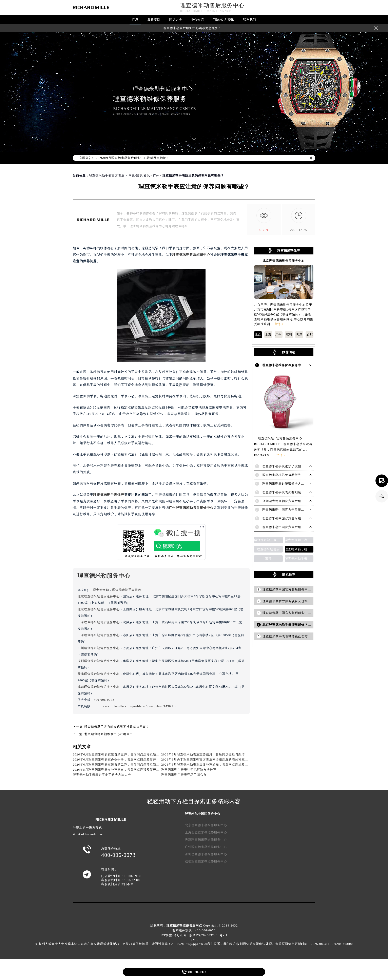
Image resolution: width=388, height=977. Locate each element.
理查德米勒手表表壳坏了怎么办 (184, 774)
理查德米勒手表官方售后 (106, 175)
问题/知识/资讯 (223, 19)
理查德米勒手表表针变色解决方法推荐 (188, 769)
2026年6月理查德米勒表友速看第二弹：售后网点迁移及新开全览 (119, 764)
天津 (299, 334)
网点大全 (175, 19)
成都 (309, 334)
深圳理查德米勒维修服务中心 (206, 854)
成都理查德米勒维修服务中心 (206, 861)
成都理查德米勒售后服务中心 (99, 686)
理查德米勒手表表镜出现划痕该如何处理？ (299, 558)
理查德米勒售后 (268, 549)
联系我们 (249, 19)
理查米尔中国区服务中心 (202, 813)
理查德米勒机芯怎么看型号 (281, 475)
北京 (258, 334)
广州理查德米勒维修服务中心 (206, 847)
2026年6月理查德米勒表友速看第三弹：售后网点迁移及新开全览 (119, 754)
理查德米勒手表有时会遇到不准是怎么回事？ (116, 726)
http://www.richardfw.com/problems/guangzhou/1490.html (136, 706)
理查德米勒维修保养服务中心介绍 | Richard (294, 365)
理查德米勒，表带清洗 (299, 540)
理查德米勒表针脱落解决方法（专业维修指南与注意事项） (304, 483)
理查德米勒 (101, 589)
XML (194, 940)
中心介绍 (197, 19)
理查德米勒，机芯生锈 (299, 549)
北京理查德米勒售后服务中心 (99, 596)
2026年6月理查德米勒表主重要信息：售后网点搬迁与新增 (203, 754)
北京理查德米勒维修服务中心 (206, 825)
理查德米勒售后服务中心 (212, 5)
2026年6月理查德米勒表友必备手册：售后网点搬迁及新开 (114, 759)
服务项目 (153, 19)
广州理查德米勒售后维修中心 (191, 507)
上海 (268, 334)
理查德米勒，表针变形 (268, 540)
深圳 (289, 334)
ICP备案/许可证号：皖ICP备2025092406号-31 (194, 935)
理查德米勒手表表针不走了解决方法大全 (102, 774)
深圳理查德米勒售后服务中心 (99, 661)
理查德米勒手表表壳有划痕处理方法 (288, 492)
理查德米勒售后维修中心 (191, 254)
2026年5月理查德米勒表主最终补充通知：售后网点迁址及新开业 (207, 764)
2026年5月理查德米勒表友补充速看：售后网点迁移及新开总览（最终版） (126, 769)
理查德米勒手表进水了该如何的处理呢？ (291, 466)
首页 (135, 19)
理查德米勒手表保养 (108, 494)
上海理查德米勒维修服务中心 (206, 832)
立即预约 (194, 494)
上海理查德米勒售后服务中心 (99, 622)
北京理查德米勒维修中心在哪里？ (108, 734)
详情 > (279, 324)
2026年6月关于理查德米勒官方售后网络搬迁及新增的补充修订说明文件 (212, 759)
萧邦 (268, 558)
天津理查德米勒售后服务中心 (99, 673)
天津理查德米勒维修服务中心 (206, 839)
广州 (156, 175)
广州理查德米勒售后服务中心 (99, 648)
